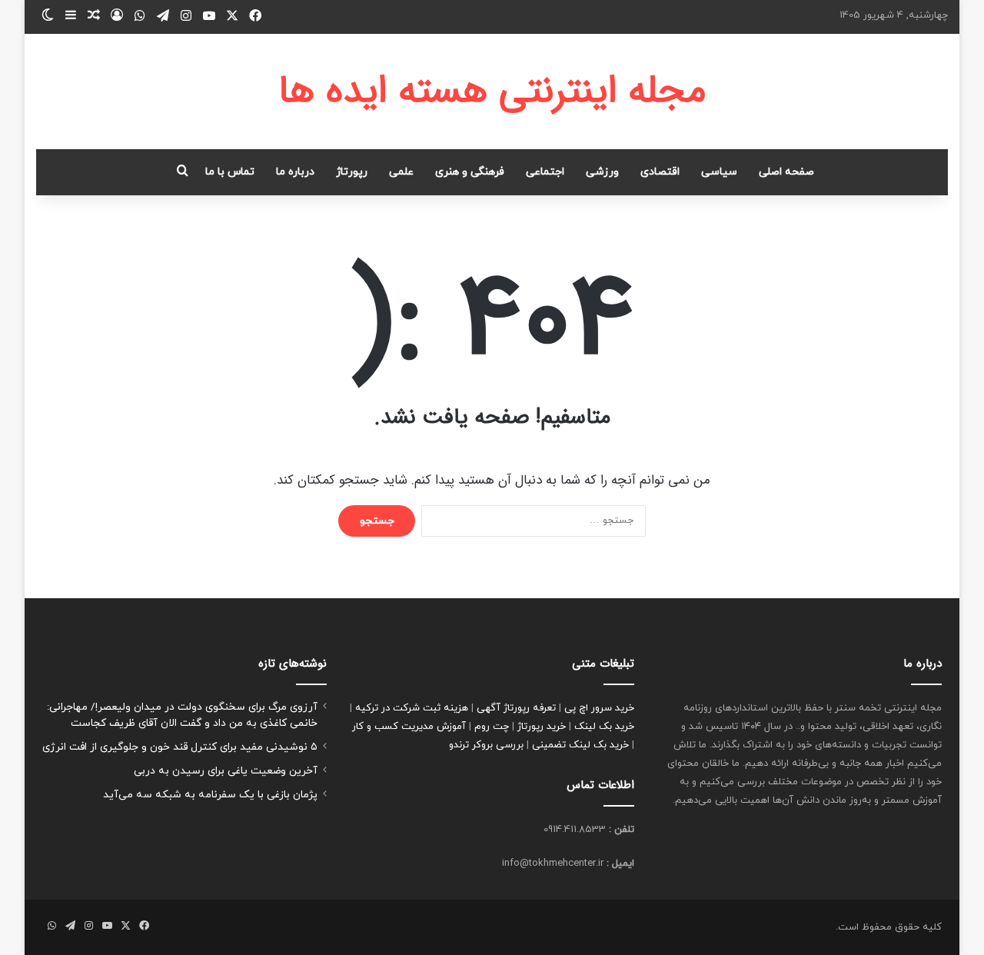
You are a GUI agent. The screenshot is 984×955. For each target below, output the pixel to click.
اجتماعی (545, 172)
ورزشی (602, 172)
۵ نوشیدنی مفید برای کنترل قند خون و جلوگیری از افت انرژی (179, 747)
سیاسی (719, 172)
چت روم (491, 727)
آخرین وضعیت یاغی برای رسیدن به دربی (225, 771)
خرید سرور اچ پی (599, 708)
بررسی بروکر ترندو (486, 745)
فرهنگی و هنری (469, 172)
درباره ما (295, 172)
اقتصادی (660, 172)
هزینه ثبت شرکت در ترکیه (411, 708)
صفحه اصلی (786, 172)
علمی (401, 172)
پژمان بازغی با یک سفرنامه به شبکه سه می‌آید (210, 794)
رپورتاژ (351, 172)
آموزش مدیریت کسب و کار (409, 727)
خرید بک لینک (604, 727)
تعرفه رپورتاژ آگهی (516, 708)
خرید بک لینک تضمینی (580, 745)
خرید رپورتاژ (541, 727)
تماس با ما (229, 172)
